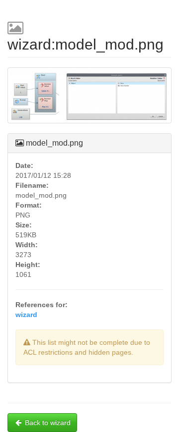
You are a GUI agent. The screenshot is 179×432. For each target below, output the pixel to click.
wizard (26, 315)
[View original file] (89, 100)
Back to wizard (48, 423)
